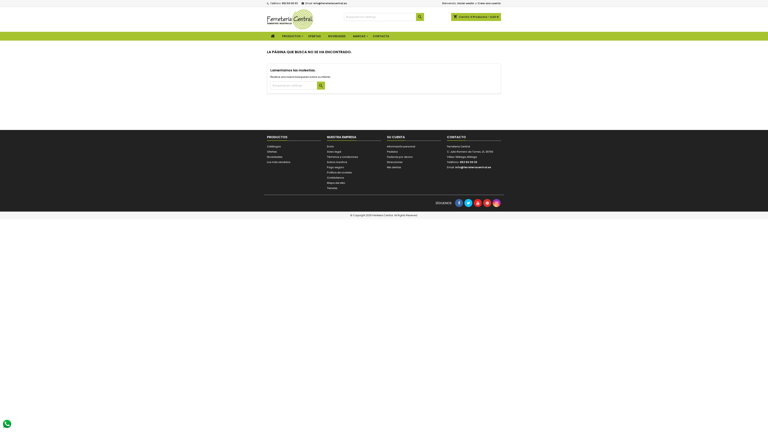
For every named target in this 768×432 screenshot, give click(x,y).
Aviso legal (334, 152)
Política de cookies (339, 172)
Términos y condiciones (342, 157)
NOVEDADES (337, 36)
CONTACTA (381, 36)
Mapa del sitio (336, 183)
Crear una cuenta (489, 3)
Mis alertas (394, 167)
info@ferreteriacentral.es (330, 3)
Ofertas (272, 152)
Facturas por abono (400, 157)
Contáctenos (335, 178)
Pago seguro (335, 167)
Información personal (401, 146)
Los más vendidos (278, 162)
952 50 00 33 (290, 3)
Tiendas (332, 188)
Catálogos (274, 146)
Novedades (274, 157)
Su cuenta (396, 137)
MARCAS (359, 36)
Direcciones (395, 162)
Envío (330, 146)
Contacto (456, 137)
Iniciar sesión (465, 3)
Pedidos (392, 152)
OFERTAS (314, 36)
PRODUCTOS (291, 36)
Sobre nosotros (337, 162)
